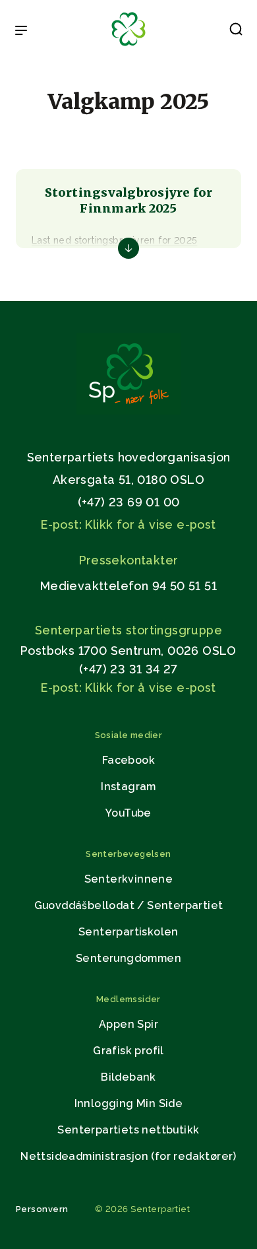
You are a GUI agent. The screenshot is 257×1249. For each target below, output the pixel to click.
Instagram (128, 786)
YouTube (128, 813)
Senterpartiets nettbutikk (128, 1130)
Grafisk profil (128, 1050)
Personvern (42, 1209)
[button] (236, 31)
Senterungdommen (128, 958)
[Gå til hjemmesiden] (128, 411)
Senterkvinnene (128, 879)
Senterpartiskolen (128, 932)
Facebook (128, 760)
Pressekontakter (129, 560)
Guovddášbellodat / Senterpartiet (128, 905)
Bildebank (128, 1077)
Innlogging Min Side (128, 1103)
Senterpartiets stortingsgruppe (128, 630)
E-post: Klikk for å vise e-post (128, 524)
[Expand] (128, 248)
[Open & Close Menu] (21, 31)
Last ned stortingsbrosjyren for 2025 (114, 240)
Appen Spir (128, 1024)
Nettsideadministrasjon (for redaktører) (128, 1156)
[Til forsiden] (128, 46)
